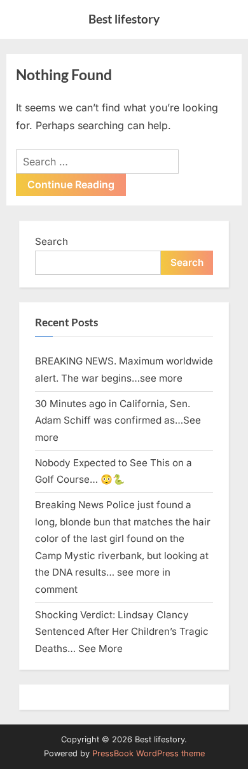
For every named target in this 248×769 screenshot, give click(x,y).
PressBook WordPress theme (148, 753)
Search (51, 241)
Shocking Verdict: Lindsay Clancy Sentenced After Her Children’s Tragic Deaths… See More (122, 632)
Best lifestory (124, 18)
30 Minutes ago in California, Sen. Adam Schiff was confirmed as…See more (118, 420)
